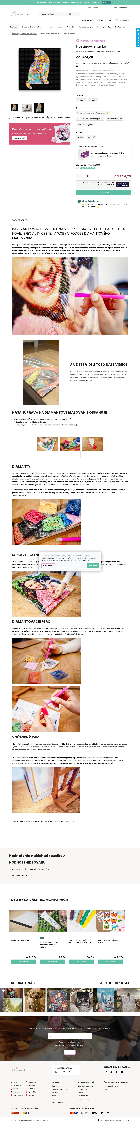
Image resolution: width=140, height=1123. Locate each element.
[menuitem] (14, 26)
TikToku (89, 381)
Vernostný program (85, 1099)
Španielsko (32, 1092)
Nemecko (16, 1092)
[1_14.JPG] (47, 451)
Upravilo (122, 1120)
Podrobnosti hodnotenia (111, 51)
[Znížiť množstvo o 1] (78, 176)
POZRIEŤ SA (106, 2)
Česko (15, 1082)
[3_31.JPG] (92, 451)
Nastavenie (48, 566)
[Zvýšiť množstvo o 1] (87, 176)
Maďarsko (32, 1082)
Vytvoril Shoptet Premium (107, 1120)
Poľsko (15, 1089)
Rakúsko (31, 1095)
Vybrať (25, 962)
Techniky (55, 1086)
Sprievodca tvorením (111, 1086)
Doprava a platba (87, 168)
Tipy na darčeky (58, 1102)
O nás (105, 8)
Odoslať (70, 1052)
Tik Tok (108, 983)
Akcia (54, 1096)
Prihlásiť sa (86, 20)
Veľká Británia (18, 1095)
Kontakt (81, 1092)
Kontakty (114, 8)
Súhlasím (93, 566)
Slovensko (17, 1085)
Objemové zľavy (84, 1096)
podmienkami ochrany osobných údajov (70, 1045)
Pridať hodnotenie (19, 875)
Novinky (55, 1099)
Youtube (124, 983)
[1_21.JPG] (70, 451)
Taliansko (31, 1089)
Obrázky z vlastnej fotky (60, 1089)
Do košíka (105, 192)
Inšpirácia (55, 1092)
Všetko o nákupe (93, 8)
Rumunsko (32, 1085)
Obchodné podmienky (86, 1086)
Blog (105, 1089)
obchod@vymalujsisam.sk (67, 1072)
